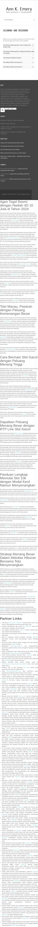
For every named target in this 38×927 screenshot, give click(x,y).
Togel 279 (22, 630)
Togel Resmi (26, 918)
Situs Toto (3, 337)
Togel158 (30, 633)
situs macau (22, 696)
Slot (11, 676)
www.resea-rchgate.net (15, 623)
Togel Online (13, 532)
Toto (4, 574)
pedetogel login (15, 274)
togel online (28, 517)
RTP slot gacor (18, 433)
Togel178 (2, 609)
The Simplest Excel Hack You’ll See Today (12, 146)
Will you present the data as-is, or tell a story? (13, 153)
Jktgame (13, 891)
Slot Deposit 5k (12, 407)
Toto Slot (18, 452)
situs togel (26, 667)
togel (16, 548)
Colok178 (30, 683)
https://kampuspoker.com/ (14, 671)
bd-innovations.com (24, 264)
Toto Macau (7, 321)
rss (3, 110)
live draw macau (10, 349)
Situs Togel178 (31, 597)
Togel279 (4, 837)
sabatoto (12, 591)
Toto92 (8, 728)
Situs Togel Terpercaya (12, 238)
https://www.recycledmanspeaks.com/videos (14, 664)
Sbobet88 (16, 880)
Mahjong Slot (30, 389)
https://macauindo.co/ (17, 646)
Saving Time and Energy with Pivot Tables (12, 142)
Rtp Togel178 (27, 626)
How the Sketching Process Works (10, 149)
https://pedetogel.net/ (15, 653)
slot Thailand (16, 506)
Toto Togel (8, 283)
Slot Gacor (25, 375)
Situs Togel (15, 220)
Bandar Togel (7, 583)
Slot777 (18, 461)
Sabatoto (30, 751)
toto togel (15, 300)
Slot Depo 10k (29, 491)
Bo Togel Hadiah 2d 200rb (18, 255)
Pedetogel (7, 660)
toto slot (24, 414)
